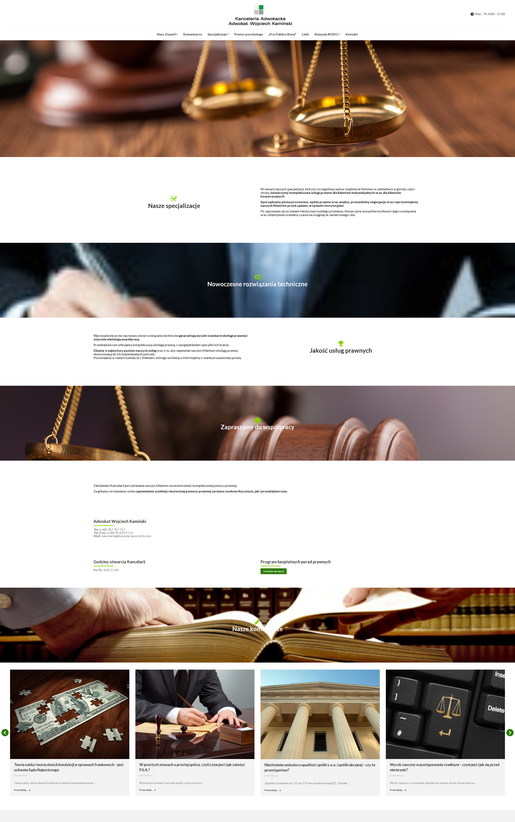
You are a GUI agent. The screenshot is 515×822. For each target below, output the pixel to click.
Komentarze (21, 775)
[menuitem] (167, 34)
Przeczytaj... (21, 789)
